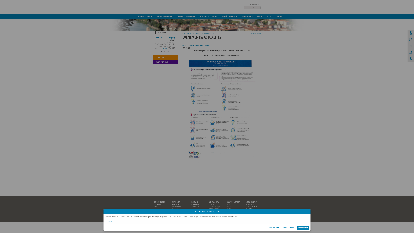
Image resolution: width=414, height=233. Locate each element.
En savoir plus (109, 221)
